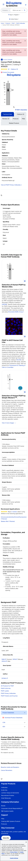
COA (4, 722)
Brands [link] (3, 805)
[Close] (25, 31)
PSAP (13, 23)
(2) (8, 69)
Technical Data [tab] (7, 114)
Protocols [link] (4, 824)
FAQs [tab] (23, 118)
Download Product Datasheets (13, 717)
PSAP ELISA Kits (5, 688)
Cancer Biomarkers (6, 770)
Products (8, 23)
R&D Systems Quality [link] (7, 811)
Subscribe (6, 838)
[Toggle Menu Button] (3, 4)
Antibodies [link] (4, 787)
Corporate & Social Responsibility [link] (11, 808)
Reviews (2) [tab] (5, 118)
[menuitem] (2, 23)
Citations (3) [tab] (20, 114)
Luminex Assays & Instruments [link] (10, 793)
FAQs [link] (2, 818)
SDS (4, 726)
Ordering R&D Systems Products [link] (10, 821)
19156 (14, 659)
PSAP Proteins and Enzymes (9, 696)
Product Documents (8, 72)
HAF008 (4, 304)
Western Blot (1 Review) (8, 521)
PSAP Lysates (5, 691)
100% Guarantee (22, 110)
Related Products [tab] (14, 123)
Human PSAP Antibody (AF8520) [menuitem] (11, 25)
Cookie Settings (14, 858)
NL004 (19, 360)
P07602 (4, 678)
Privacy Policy (14, 852)
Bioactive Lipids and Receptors (10, 767)
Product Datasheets (8, 712)
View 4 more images (8, 423)
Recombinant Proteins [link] (7, 795)
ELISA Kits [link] (4, 790)
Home (2, 23)
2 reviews (14, 511)
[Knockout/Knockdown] (6, 59)
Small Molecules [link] (6, 798)
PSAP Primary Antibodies (8, 693)
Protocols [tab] (15, 118)
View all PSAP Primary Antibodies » (11, 185)
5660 (3, 659)
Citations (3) (14, 69)
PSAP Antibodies (20, 23)
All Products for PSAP (7, 686)
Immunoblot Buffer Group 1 (16, 312)
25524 (4, 661)
